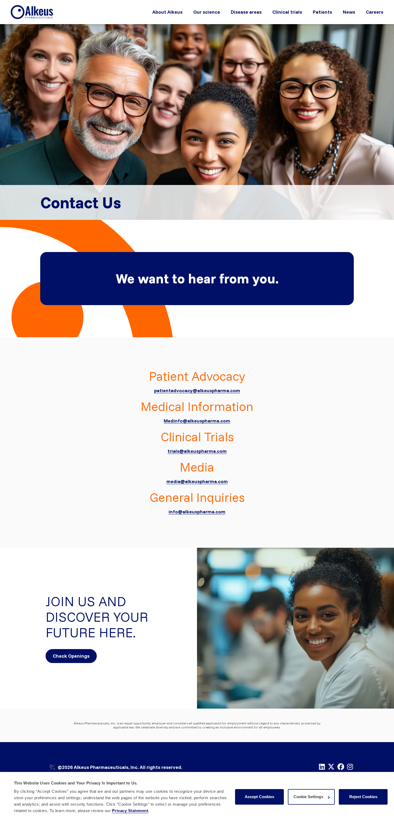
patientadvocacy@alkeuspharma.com (197, 390)
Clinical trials (287, 12)
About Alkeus (167, 12)
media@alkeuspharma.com (197, 481)
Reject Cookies (363, 797)
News (349, 12)
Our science (206, 12)
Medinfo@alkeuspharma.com (197, 421)
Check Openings (71, 656)
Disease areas (246, 12)
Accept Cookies (259, 797)
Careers (374, 12)
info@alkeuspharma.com (197, 512)
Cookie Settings (308, 797)
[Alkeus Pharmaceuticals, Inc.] (32, 12)
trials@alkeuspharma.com (197, 451)
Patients (322, 12)
